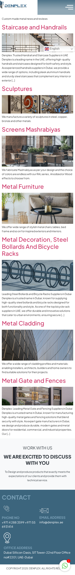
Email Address (52, 517)
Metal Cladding (23, 323)
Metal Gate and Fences (34, 380)
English (54, 48)
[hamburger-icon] (68, 7)
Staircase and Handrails (34, 27)
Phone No (10, 517)
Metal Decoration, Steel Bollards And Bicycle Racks (35, 246)
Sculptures (17, 88)
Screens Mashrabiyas (31, 129)
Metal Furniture (23, 186)
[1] (65, 567)
